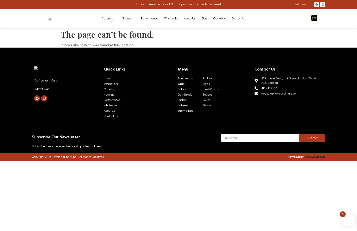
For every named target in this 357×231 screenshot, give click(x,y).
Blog (204, 18)
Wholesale (171, 18)
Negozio (127, 18)
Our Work (219, 18)
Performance (149, 18)
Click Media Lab (314, 157)
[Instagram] (322, 4)
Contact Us (238, 18)
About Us (189, 18)
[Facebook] (316, 4)
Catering (107, 18)
